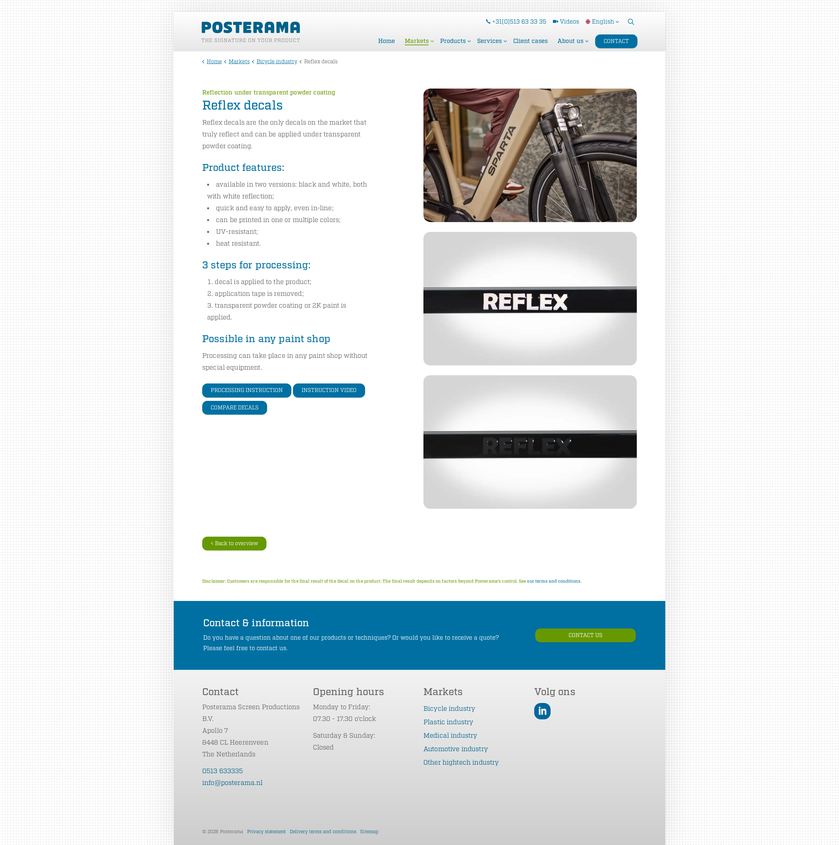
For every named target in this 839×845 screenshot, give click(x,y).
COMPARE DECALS (235, 407)
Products (453, 41)
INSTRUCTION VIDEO (329, 390)
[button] (530, 155)
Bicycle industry (449, 709)
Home (386, 41)
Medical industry (450, 736)
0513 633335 (222, 771)
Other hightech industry (461, 762)
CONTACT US (585, 635)
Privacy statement (266, 832)
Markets (417, 41)
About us (570, 41)
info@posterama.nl (232, 783)
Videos (569, 21)
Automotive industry (455, 749)
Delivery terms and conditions (323, 832)
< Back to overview (234, 543)
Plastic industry (448, 722)
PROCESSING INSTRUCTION (247, 390)
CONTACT (616, 41)
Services (489, 41)
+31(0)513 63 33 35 (519, 21)
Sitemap (369, 832)
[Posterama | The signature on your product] (251, 32)
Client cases (530, 41)
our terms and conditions (553, 581)
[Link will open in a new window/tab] (542, 711)
